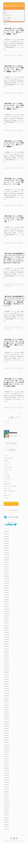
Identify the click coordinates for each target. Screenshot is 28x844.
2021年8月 (6, 672)
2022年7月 (6, 646)
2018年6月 (6, 761)
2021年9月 (6, 669)
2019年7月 (6, 730)
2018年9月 (6, 754)
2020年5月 (6, 707)
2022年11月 (6, 637)
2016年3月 (6, 824)
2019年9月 (6, 726)
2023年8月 (6, 616)
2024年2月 (6, 602)
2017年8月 (6, 784)
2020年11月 (6, 693)
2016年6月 (6, 817)
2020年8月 (6, 700)
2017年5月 (6, 791)
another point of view (8, 458)
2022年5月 (6, 651)
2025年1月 (6, 576)
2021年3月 (6, 684)
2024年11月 (6, 580)
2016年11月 (6, 805)
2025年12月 (6, 550)
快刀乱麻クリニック (8, 483)
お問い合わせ (7, 20)
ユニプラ (6, 472)
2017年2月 (6, 798)
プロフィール (7, 15)
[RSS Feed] (17, 838)
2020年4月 (6, 709)
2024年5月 (6, 595)
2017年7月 (6, 787)
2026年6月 (6, 536)
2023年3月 (6, 627)
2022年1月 (6, 660)
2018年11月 (6, 749)
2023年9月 (6, 613)
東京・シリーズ (7, 488)
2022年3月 (6, 655)
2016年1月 (6, 829)
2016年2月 (6, 826)
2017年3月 (6, 796)
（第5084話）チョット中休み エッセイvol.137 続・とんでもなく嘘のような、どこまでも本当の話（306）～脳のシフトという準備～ (14, 343)
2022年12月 (6, 634)
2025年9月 (6, 557)
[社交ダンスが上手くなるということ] (14, 5)
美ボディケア (7, 495)
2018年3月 (6, 768)
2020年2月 (6, 714)
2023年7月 (6, 618)
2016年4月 (6, 822)
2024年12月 (6, 578)
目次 (5, 13)
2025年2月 (6, 573)
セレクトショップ (7, 469)
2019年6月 (6, 733)
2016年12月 (6, 803)
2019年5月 (6, 735)
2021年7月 (6, 674)
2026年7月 (6, 534)
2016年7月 (6, 815)
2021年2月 (6, 686)
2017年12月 (6, 775)
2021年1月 (6, 688)
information (6, 460)
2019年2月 (6, 742)
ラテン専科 (6, 474)
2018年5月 (6, 763)
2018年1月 (6, 773)
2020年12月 (6, 691)
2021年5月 (6, 679)
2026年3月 (6, 543)
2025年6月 (6, 564)
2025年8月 (6, 559)
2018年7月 (6, 758)
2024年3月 (6, 599)
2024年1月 (6, 604)
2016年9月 (6, 810)
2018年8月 (6, 756)
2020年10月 (6, 695)
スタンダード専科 (7, 467)
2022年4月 (6, 653)
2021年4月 (6, 681)
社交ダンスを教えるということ (10, 490)
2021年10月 (6, 667)
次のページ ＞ (21, 412)
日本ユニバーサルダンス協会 (10, 486)
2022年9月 (6, 641)
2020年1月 (6, 716)
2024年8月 (6, 587)
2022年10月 (6, 639)
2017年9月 (6, 782)
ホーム (5, 10)
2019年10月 (6, 723)
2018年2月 (6, 770)
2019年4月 (6, 737)
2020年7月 (6, 702)
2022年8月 (6, 644)
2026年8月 (6, 531)
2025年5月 (6, 566)
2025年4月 (6, 569)
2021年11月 (6, 665)
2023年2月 (6, 630)
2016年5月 (6, 819)
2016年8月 (6, 812)
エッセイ (14, 55)
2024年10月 (6, 583)
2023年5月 (6, 623)
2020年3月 (6, 712)
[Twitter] (11, 838)
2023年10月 (6, 611)
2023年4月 (6, 625)
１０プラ (6, 497)
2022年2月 (6, 658)
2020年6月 (6, 705)
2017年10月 (6, 780)
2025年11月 (6, 552)
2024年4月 (6, 597)
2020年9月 (6, 698)
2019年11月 (6, 721)
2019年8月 (6, 728)
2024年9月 (6, 585)
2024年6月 (6, 592)
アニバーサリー (7, 462)
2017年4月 (6, 794)
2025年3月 (6, 571)
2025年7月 (6, 562)
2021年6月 (6, 676)
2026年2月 (6, 545)
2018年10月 (6, 751)
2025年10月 (6, 555)
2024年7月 (6, 590)
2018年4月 (6, 765)
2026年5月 (6, 538)
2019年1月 (6, 744)
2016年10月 (6, 808)
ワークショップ (20, 284)
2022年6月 (6, 648)
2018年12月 (6, 747)
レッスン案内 (15, 284)
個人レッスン (7, 481)
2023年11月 (6, 609)
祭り (5, 493)
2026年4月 (6, 541)
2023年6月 (6, 620)
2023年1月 (6, 632)
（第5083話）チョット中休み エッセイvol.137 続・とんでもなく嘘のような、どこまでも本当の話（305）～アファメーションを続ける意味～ (14, 382)
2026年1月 (6, 548)
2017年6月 (6, 789)
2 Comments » (19, 55)
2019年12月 (6, 719)
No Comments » (20, 130)
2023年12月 (6, 606)
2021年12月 (6, 662)
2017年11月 (6, 777)
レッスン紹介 (7, 17)
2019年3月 (6, 740)
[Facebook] (14, 838)
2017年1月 (6, 801)
